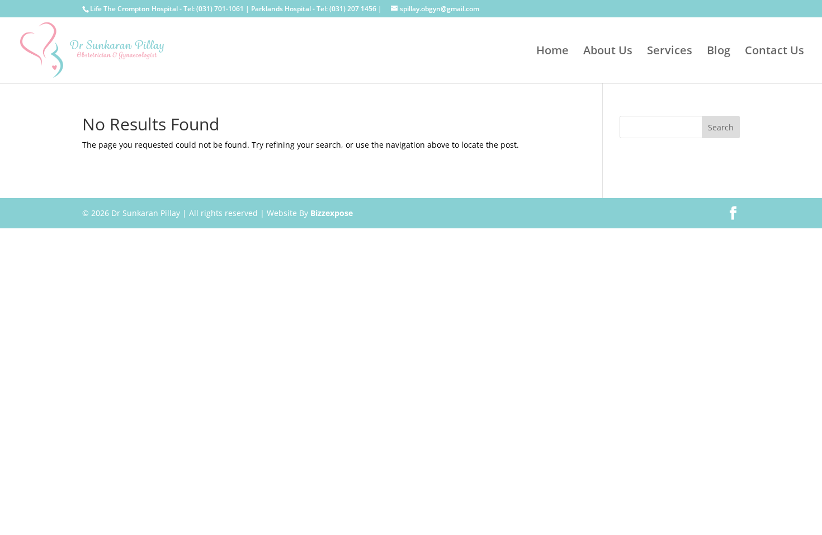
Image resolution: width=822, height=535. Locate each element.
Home (552, 52)
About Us (607, 52)
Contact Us (774, 52)
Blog (718, 52)
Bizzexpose (331, 213)
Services (669, 52)
